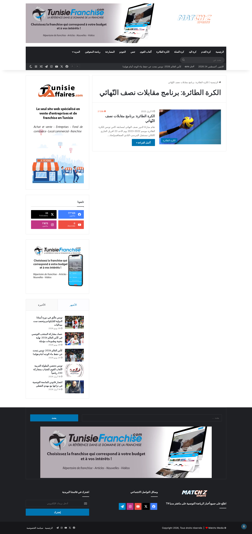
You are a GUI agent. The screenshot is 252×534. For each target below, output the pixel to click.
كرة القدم (206, 51)
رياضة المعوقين (92, 51)
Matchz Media (216, 527)
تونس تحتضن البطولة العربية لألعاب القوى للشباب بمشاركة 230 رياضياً (147, 66)
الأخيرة (41, 304)
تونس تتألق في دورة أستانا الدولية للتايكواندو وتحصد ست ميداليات (47, 321)
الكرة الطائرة (162, 51)
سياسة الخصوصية (35, 527)
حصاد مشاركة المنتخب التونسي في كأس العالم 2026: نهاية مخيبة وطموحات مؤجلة (47, 337)
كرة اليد (192, 51)
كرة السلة (179, 51)
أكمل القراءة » (143, 142)
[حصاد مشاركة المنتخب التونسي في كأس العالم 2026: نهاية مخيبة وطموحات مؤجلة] (74, 338)
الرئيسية (220, 51)
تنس (133, 51)
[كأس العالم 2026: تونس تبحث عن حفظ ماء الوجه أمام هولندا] (74, 355)
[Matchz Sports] (195, 19)
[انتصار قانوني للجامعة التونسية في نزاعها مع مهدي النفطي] (74, 386)
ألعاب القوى (146, 51)
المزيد (77, 51)
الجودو (122, 51)
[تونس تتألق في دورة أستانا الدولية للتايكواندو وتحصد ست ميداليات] (74, 322)
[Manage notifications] (244, 526)
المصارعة (110, 51)
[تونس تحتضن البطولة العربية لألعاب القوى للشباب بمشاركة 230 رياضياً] (74, 370)
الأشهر (73, 304)
